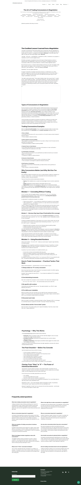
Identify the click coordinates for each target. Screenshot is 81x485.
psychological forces (28, 333)
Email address (14, 474)
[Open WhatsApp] (78, 482)
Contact (57, 4)
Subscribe (15, 479)
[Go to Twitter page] (68, 472)
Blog (61, 4)
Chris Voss (23, 245)
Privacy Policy (43, 481)
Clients (53, 4)
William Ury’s (31, 206)
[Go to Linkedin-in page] (62, 472)
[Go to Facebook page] (65, 472)
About (49, 4)
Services (43, 4)
